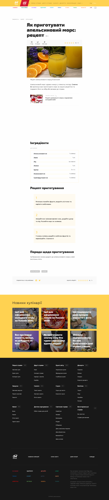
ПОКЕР (57, 481)
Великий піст (59, 435)
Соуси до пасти (60, 390)
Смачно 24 (15, 19)
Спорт (52, 7)
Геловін (58, 414)
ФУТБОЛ (29, 481)
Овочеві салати (38, 394)
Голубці (36, 380)
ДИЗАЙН (43, 471)
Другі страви (47, 3)
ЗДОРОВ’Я (30, 471)
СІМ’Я (57, 476)
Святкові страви (63, 407)
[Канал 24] (24, 3)
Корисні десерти (82, 380)
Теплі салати (38, 390)
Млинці (79, 373)
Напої (22, 19)
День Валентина (60, 432)
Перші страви (36, 3)
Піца (78, 394)
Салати (56, 3)
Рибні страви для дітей (41, 411)
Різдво (58, 421)
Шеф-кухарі (74, 456)
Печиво (79, 401)
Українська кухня (61, 369)
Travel (75, 7)
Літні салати (37, 397)
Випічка (82, 386)
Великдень (59, 418)
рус (95, 3)
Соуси (59, 386)
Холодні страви (38, 373)
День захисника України (63, 428)
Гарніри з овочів (39, 376)
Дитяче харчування (43, 407)
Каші (35, 369)
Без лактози (81, 414)
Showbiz (34, 7)
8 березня (59, 425)
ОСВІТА (43, 481)
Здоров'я (43, 7)
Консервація (71, 3)
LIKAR (57, 471)
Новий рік (59, 411)
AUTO (42, 476)
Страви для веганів (83, 417)
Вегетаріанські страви (86, 408)
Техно (59, 7)
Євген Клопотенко (80, 348)
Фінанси (83, 7)
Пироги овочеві (17, 394)
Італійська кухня (60, 376)
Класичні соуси (60, 394)
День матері (59, 439)
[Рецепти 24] (16, 3)
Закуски (17, 386)
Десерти (63, 3)
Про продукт (20, 348)
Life (91, 7)
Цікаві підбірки (21, 325)
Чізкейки (80, 397)
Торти (79, 390)
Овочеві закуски (17, 390)
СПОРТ (29, 476)
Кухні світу (62, 365)
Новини (15, 7)
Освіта (67, 7)
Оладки (79, 376)
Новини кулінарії (33, 456)
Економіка (24, 7)
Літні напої (29, 19)
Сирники (80, 369)
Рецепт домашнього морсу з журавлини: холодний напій (59, 99)
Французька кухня (61, 373)
